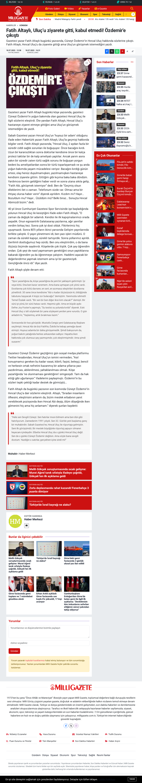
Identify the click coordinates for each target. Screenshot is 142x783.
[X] (71, 725)
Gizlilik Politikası (106, 779)
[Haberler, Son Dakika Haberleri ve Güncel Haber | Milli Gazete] (18, 13)
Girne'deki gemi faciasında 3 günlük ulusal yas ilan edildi (74, 561)
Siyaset (72, 14)
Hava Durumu (49, 734)
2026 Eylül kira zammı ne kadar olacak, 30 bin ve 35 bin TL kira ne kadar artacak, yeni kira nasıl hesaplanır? (124, 130)
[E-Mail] (26, 525)
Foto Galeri (54, 8)
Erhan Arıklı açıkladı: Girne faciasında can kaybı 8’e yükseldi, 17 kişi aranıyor (49, 597)
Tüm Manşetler (49, 741)
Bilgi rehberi (122, 69)
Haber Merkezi (33, 519)
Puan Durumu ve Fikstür (20, 741)
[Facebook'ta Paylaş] (107, 51)
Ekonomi (84, 14)
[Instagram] (76, 725)
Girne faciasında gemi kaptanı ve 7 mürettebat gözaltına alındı (20, 596)
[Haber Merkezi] (15, 521)
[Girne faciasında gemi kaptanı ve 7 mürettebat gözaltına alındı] (21, 584)
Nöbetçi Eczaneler (18, 734)
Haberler (11, 25)
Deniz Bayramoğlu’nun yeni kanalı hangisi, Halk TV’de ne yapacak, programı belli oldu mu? (124, 144)
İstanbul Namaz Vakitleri (87, 734)
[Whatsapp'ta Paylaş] (117, 51)
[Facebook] (66, 725)
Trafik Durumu (114, 734)
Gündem (49, 14)
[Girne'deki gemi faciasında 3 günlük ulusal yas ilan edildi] (76, 548)
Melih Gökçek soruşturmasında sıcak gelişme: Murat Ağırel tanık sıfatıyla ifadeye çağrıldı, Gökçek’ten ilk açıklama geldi (20, 565)
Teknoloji (106, 14)
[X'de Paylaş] (111, 51)
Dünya (61, 14)
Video (71, 8)
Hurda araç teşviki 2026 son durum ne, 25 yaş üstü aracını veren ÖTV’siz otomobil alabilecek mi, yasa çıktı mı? (124, 89)
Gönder (14, 651)
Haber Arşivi (114, 741)
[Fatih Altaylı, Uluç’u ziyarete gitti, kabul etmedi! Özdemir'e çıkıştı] (49, 83)
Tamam (132, 779)
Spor (95, 14)
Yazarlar (86, 8)
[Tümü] (132, 62)
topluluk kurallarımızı (35, 660)
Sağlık (118, 14)
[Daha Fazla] (122, 51)
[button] (133, 14)
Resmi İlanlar (103, 755)
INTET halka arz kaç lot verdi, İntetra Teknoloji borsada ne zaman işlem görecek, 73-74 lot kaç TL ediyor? (124, 102)
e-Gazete (102, 8)
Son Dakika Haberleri (85, 741)
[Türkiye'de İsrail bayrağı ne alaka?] (49, 548)
